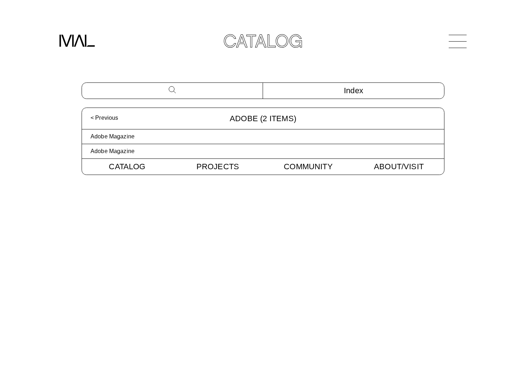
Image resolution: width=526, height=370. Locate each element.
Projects (217, 166)
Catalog (127, 166)
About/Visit (399, 166)
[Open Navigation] (458, 41)
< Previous (104, 118)
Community (308, 166)
